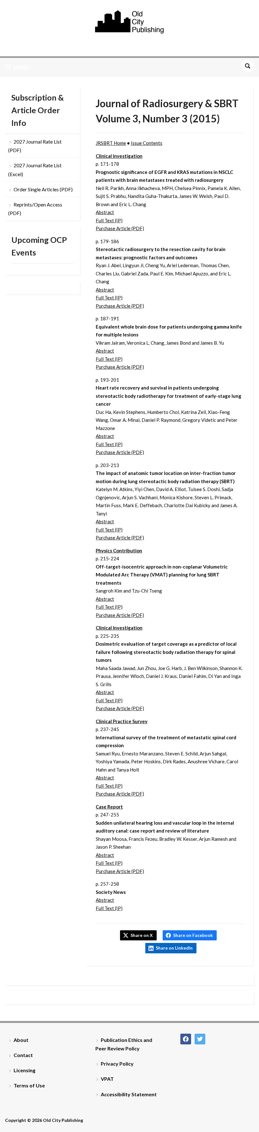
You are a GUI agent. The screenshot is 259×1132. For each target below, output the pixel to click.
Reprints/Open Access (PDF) (35, 208)
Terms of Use (29, 1085)
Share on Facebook (193, 935)
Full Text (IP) (109, 220)
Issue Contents (146, 143)
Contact (23, 1055)
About (21, 1040)
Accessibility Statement (129, 1094)
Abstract (105, 212)
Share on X (141, 935)
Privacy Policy (117, 1064)
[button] (17, 67)
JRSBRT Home (111, 143)
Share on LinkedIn (174, 948)
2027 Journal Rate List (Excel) (35, 169)
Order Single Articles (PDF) (43, 189)
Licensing (24, 1070)
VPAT (107, 1079)
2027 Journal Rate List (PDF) (35, 145)
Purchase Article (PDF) (120, 228)
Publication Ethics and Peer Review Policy (123, 1044)
